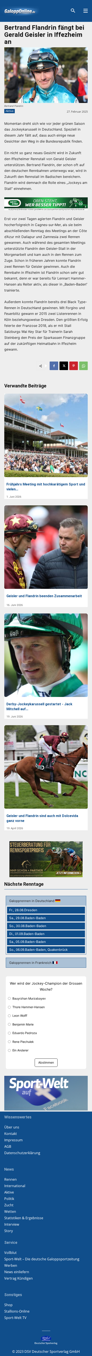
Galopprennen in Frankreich (30, 963)
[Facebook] (54, 366)
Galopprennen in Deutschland (32, 901)
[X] (63, 366)
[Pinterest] (73, 366)
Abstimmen (46, 1062)
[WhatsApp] (83, 366)
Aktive (9, 111)
